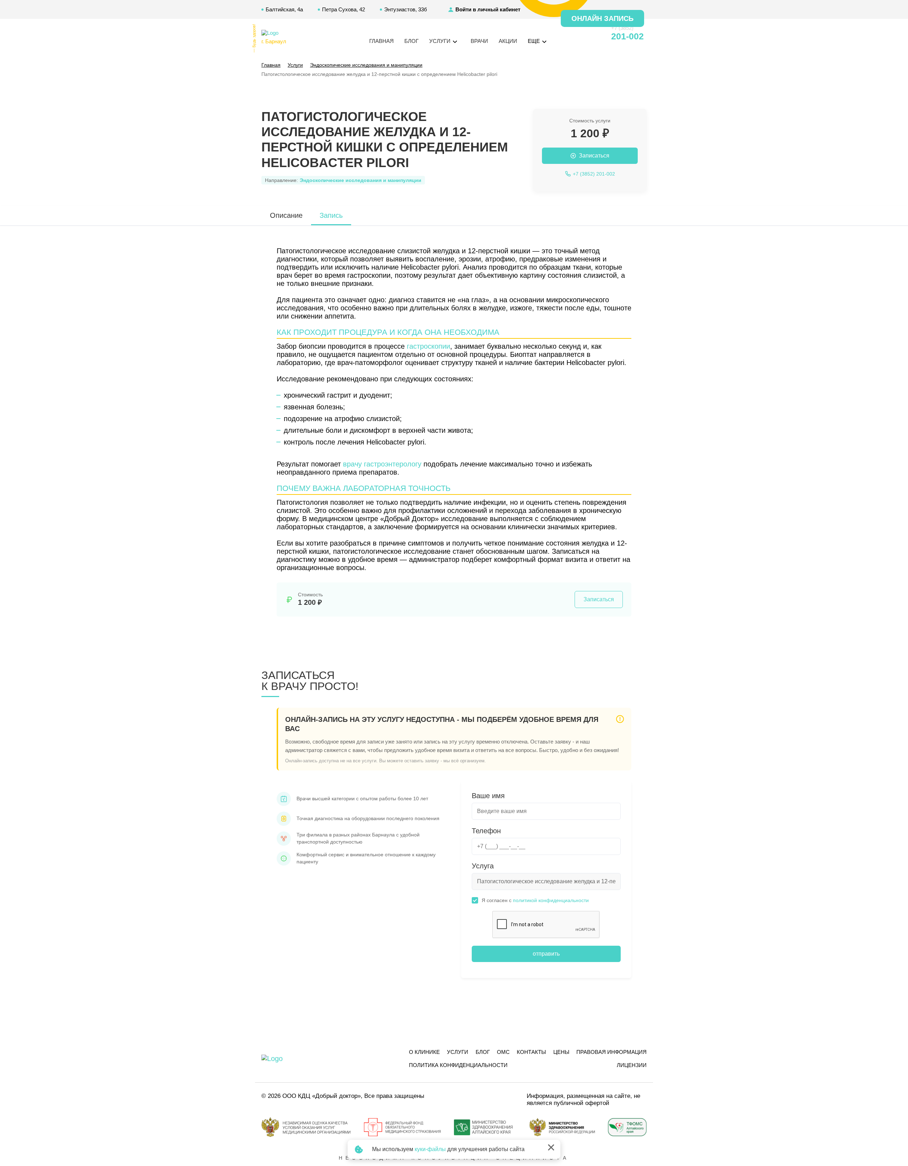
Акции (508, 41)
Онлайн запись (602, 18)
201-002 (627, 36)
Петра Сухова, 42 (343, 9)
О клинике (424, 1052)
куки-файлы (430, 1149)
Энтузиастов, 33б (405, 9)
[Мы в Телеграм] (580, 36)
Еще (534, 41)
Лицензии (632, 1065)
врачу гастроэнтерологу (382, 464)
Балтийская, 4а (284, 9)
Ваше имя (488, 796)
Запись (331, 215)
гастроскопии (428, 346)
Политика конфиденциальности (458, 1065)
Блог (411, 41)
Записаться (598, 599)
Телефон (486, 831)
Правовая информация (611, 1052)
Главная (381, 41)
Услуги (457, 1052)
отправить (546, 954)
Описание (286, 215)
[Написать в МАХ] (567, 36)
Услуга (483, 866)
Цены (561, 1052)
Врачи (479, 41)
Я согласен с (535, 900)
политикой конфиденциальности (551, 900)
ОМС (503, 1052)
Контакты (531, 1052)
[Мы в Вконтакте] (593, 36)
